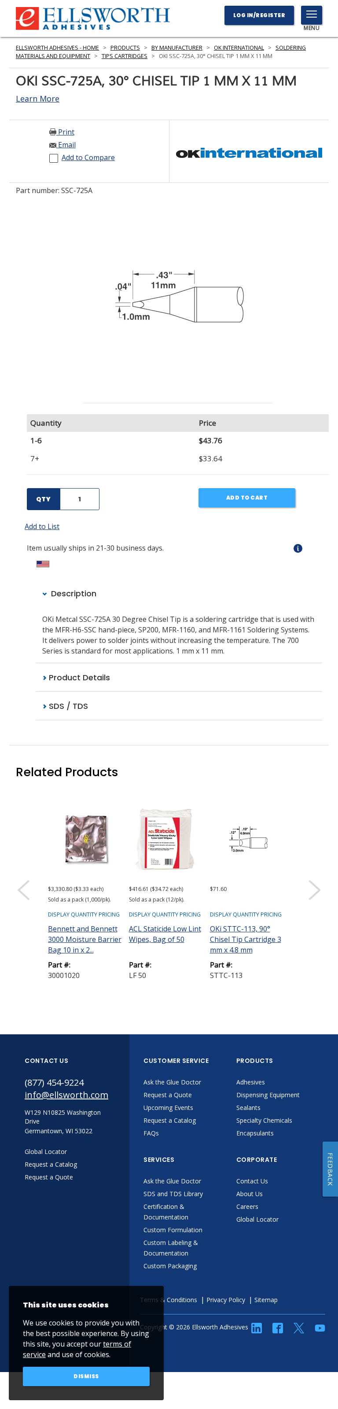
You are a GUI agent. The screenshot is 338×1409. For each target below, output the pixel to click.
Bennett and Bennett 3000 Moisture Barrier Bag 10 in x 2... (84, 939)
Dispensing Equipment (268, 1095)
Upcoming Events (168, 1107)
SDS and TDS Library (173, 1194)
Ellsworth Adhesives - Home (57, 47)
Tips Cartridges (124, 56)
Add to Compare (88, 157)
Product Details (78, 677)
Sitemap (266, 1300)
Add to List (42, 526)
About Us (249, 1194)
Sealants (248, 1107)
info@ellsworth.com (66, 1095)
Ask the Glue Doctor (172, 1082)
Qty (43, 499)
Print (65, 132)
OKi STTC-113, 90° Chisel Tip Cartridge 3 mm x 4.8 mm (245, 939)
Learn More (37, 98)
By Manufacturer (176, 47)
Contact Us (252, 1181)
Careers (247, 1206)
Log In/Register (259, 15)
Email (66, 145)
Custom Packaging (170, 1266)
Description (72, 593)
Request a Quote (167, 1095)
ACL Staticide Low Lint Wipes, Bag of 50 (165, 934)
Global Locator (257, 1219)
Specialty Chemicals (264, 1120)
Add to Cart (247, 497)
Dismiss (86, 1376)
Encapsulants (255, 1133)
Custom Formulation (172, 1230)
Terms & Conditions (168, 1300)
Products (125, 47)
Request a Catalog (169, 1120)
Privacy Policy (225, 1300)
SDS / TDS (67, 706)
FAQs (151, 1133)
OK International (239, 47)
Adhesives (250, 1082)
